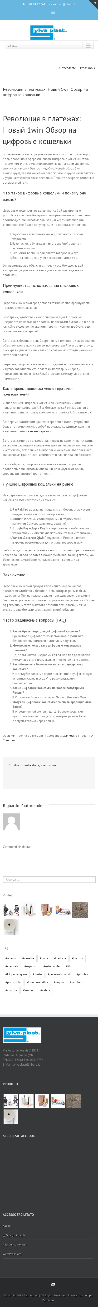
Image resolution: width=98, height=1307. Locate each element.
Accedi (7, 1225)
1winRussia (69, 735)
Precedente (68, 68)
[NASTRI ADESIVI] (62, 910)
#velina (45, 990)
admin (11, 735)
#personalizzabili (59, 974)
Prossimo (86, 68)
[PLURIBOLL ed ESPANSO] (11, 927)
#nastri (37, 974)
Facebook (44, 13)
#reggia (59, 982)
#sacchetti (76, 982)
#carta (44, 958)
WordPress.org (12, 1254)
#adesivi (10, 958)
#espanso (31, 966)
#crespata (12, 966)
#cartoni (77, 958)
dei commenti (15, 1244)
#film (69, 966)
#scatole (11, 990)
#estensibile (52, 966)
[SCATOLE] (45, 910)
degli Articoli (14, 1235)
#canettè (28, 958)
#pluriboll (83, 974)
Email (18, 775)
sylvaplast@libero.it (62, 4)
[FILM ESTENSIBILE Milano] (28, 910)
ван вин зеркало (39, 431)
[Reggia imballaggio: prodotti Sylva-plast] (11, 910)
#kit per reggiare (16, 974)
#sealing (28, 990)
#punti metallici (37, 982)
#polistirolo (13, 982)
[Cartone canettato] (79, 910)
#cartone (60, 958)
